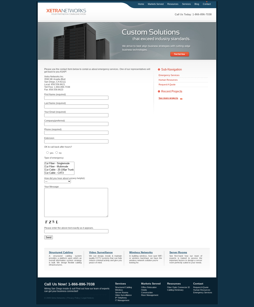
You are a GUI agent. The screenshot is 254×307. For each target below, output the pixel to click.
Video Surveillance (101, 252)
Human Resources (168, 80)
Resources (172, 4)
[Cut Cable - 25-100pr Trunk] (59, 169)
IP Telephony (121, 298)
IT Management (122, 300)
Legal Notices (88, 298)
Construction (147, 292)
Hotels (144, 290)
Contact (207, 4)
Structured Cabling (61, 252)
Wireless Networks (141, 252)
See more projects (168, 98)
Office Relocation (149, 287)
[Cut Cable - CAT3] (59, 173)
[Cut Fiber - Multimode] (59, 166)
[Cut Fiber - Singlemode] (59, 163)
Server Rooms (178, 252)
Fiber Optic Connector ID (178, 287)
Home (141, 4)
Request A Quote (167, 84)
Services (186, 4)
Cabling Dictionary (175, 290)
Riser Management (149, 295)
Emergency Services (169, 75)
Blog (196, 4)
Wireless (119, 290)
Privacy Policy (73, 298)
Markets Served (156, 4)
